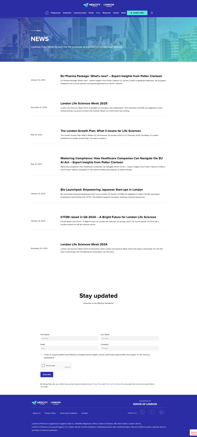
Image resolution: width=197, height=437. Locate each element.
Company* (105, 344)
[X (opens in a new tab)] (142, 412)
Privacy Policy (97, 384)
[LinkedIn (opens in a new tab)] (162, 412)
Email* (42, 344)
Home (33, 31)
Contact (84, 413)
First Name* (45, 334)
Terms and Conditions (113, 384)
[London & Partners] (46, 402)
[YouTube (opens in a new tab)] (152, 412)
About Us (37, 413)
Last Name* (105, 334)
